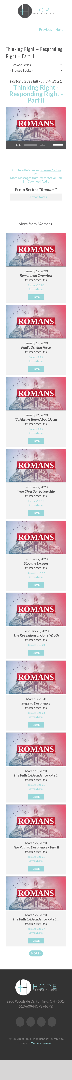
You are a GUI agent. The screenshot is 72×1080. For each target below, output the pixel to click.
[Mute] (50, 145)
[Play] (11, 145)
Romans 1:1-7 (36, 356)
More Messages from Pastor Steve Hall (36, 178)
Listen (36, 296)
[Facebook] (20, 1022)
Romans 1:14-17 (36, 572)
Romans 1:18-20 (36, 644)
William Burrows (41, 1043)
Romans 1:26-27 (36, 928)
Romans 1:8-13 (36, 500)
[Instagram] (41, 1022)
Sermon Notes (37, 197)
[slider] (58, 144)
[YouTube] (30, 1022)
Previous (45, 29)
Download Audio (38, 181)
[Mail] (52, 1022)
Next (59, 29)
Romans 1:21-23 (36, 712)
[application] (36, 145)
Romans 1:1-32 (36, 284)
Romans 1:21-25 (36, 784)
